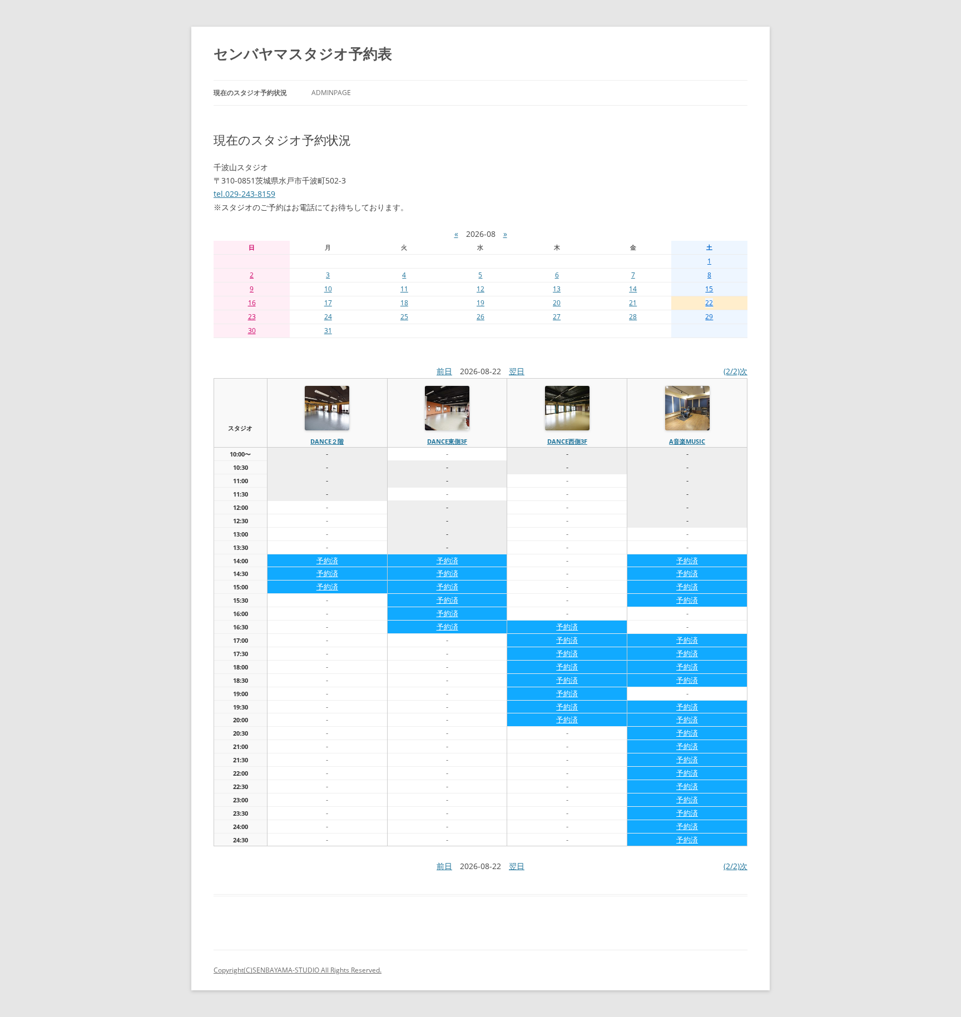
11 (404, 289)
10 (328, 289)
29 (709, 316)
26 (480, 316)
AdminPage (331, 92)
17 (328, 302)
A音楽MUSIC (687, 441)
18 (404, 302)
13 (557, 289)
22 (709, 302)
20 (557, 302)
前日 (444, 371)
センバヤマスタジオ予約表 (303, 53)
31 (328, 330)
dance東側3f (447, 441)
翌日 (516, 371)
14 (633, 289)
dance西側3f (567, 441)
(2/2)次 (735, 371)
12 (480, 289)
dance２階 (327, 441)
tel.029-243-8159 (244, 193)
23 (252, 316)
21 (633, 302)
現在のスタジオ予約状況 (250, 92)
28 (633, 316)
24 (328, 316)
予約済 (327, 560)
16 (252, 302)
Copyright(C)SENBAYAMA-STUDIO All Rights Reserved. (298, 970)
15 (709, 289)
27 (557, 316)
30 (252, 330)
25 (404, 316)
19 (480, 302)
